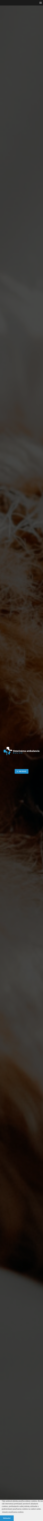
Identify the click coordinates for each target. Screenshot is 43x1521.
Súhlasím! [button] (7, 1518)
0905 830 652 (22, 771)
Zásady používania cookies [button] (12, 1512)
